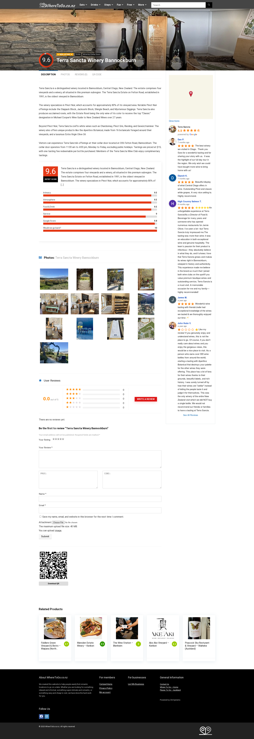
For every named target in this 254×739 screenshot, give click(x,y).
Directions (174, 121)
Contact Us (164, 684)
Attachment (45, 522)
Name (42, 494)
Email (42, 505)
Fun (119, 4)
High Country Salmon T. (190, 201)
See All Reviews (190, 415)
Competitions (105, 684)
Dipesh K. (182, 175)
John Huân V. (184, 323)
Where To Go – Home (169, 687)
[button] (191, 94)
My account (105, 692)
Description (48, 74)
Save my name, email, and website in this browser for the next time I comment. (83, 516)
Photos (65, 74)
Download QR (53, 584)
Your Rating (44, 439)
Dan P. (181, 139)
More (141, 4)
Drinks (94, 4)
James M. (182, 297)
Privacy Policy (105, 688)
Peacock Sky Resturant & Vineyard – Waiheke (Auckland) (197, 645)
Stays (107, 4)
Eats (82, 4)
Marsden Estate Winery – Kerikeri (85, 644)
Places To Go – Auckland (170, 690)
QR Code (96, 74)
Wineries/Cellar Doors (91, 54)
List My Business (136, 684)
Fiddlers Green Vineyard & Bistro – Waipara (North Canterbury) (51, 647)
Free (129, 4)
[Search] (209, 5)
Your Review (45, 447)
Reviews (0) (81, 74)
